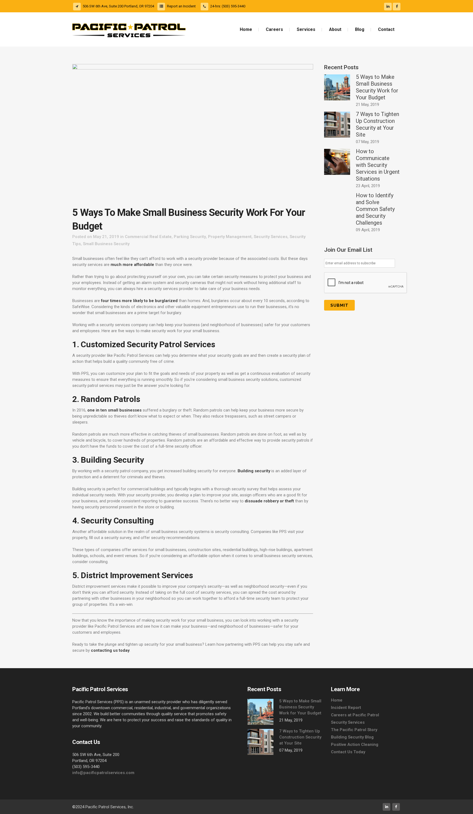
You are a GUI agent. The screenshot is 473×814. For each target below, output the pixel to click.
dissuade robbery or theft (269, 501)
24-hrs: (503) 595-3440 (227, 6)
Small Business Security (106, 243)
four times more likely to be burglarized (139, 300)
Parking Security (190, 236)
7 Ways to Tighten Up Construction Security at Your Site (377, 124)
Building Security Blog (352, 737)
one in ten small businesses (114, 410)
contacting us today (110, 650)
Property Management (230, 236)
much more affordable (132, 264)
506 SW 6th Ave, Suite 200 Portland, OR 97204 (118, 6)
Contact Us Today (348, 752)
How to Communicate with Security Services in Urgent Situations (378, 165)
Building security (254, 470)
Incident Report (346, 707)
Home (336, 700)
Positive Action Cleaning (354, 744)
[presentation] (365, 283)
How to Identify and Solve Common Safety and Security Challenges (375, 209)
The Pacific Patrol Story (354, 729)
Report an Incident (181, 6)
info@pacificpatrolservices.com (103, 772)
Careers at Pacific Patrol (355, 715)
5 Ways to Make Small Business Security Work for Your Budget (377, 87)
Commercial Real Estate (148, 236)
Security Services (270, 236)
